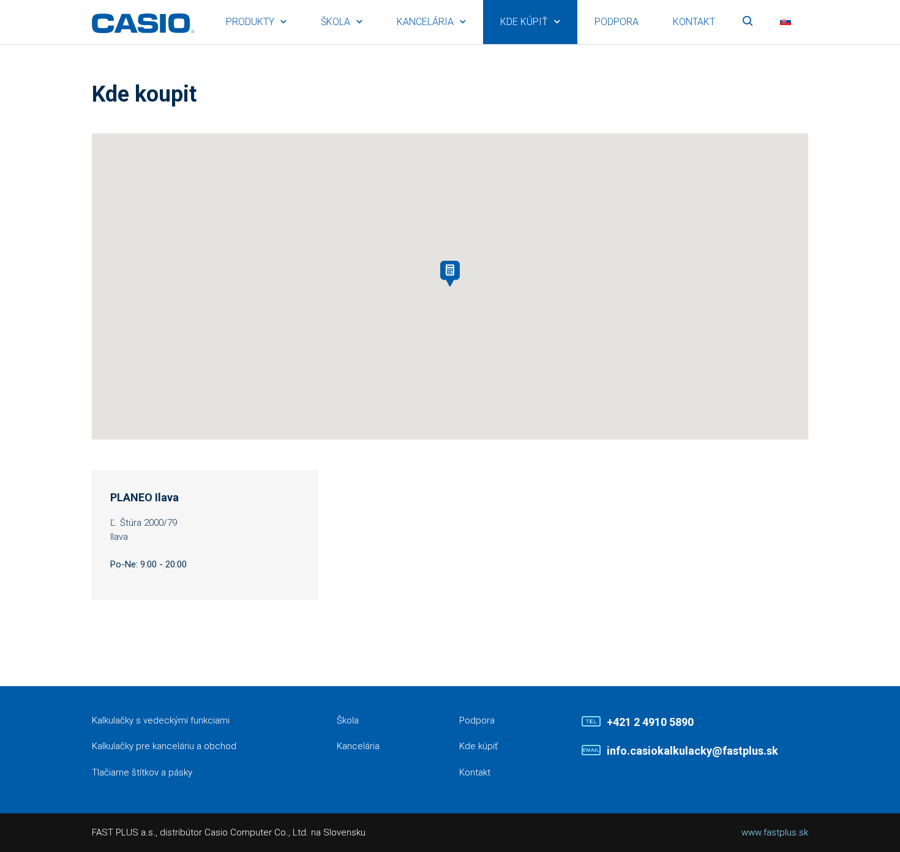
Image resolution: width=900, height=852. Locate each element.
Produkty (250, 22)
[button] (450, 273)
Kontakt (694, 22)
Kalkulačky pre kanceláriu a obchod (164, 746)
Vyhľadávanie (747, 22)
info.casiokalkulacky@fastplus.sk (692, 750)
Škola (335, 22)
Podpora (616, 22)
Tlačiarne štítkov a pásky (142, 772)
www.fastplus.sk (774, 832)
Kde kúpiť (524, 22)
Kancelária (425, 22)
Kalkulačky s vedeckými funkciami (161, 720)
